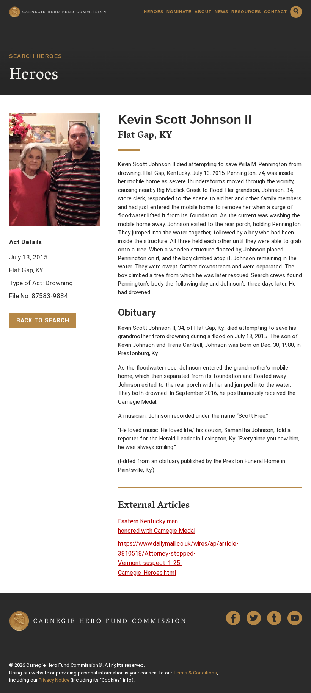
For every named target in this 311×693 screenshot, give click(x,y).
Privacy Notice (54, 680)
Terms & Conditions (195, 673)
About (203, 12)
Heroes (153, 12)
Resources (246, 12)
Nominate (179, 12)
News (221, 12)
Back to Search (42, 320)
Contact (275, 12)
